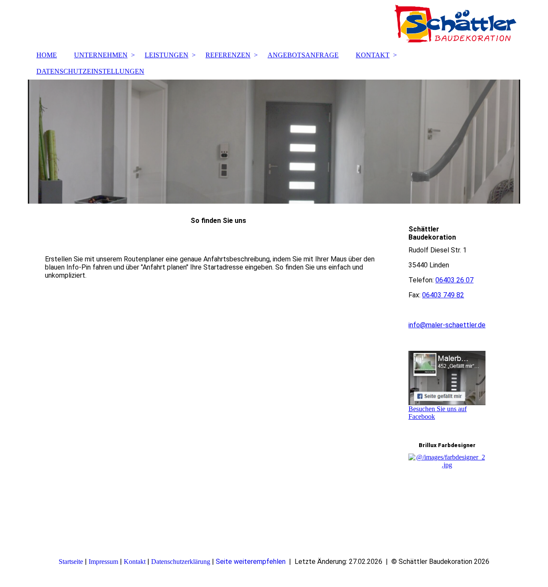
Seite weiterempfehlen (251, 561)
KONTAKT (373, 55)
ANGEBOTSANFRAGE (303, 55)
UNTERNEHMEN (101, 55)
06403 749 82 (443, 295)
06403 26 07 (454, 280)
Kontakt (135, 561)
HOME (46, 55)
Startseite (71, 561)
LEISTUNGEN (166, 55)
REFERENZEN (228, 55)
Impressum (103, 561)
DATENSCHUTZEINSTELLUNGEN (90, 71)
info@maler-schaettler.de (446, 325)
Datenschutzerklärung (180, 561)
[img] (274, 23)
